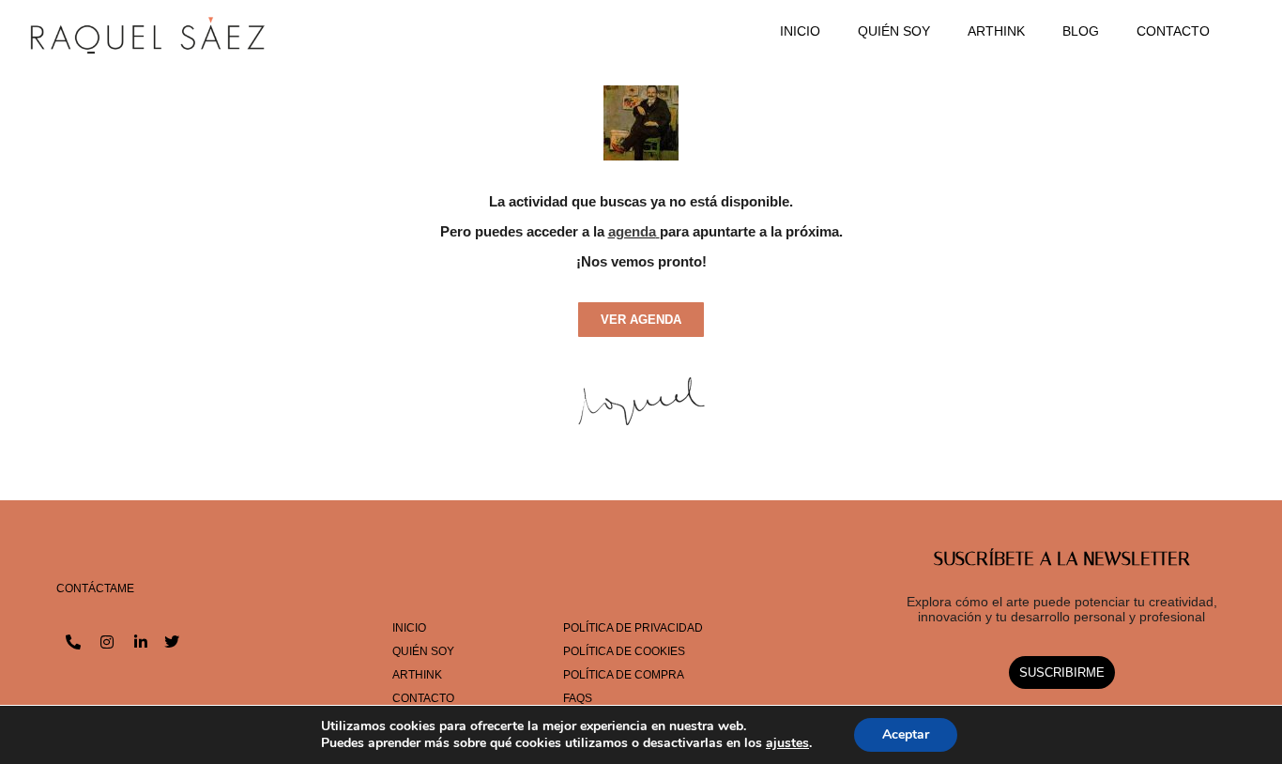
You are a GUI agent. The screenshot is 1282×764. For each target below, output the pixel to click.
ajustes (787, 743)
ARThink (996, 30)
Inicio (800, 30)
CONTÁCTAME (95, 588)
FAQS (577, 698)
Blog (1080, 30)
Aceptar (905, 734)
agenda (632, 231)
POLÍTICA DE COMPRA (623, 674)
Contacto (1173, 30)
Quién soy (894, 30)
